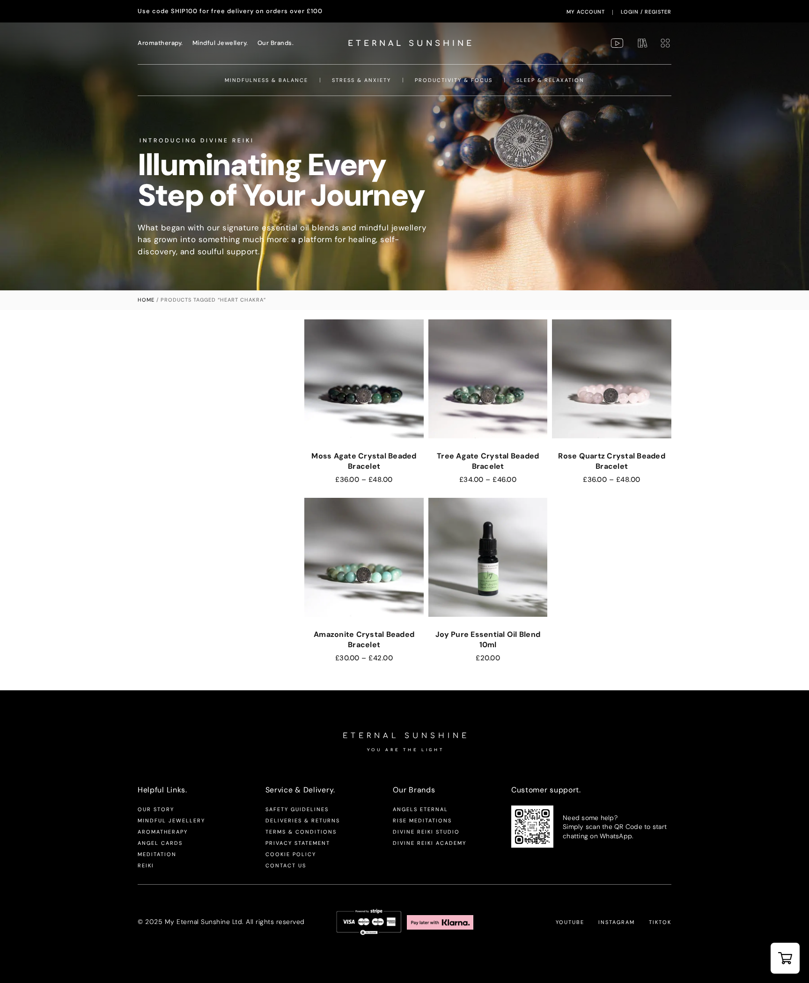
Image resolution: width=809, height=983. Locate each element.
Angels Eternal (420, 809)
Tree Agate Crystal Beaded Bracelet (488, 461)
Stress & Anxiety (361, 80)
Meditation (157, 854)
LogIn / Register (646, 11)
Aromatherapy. (160, 43)
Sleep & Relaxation (550, 80)
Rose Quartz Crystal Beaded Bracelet (611, 461)
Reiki (146, 865)
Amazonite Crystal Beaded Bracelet (364, 639)
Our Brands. (275, 43)
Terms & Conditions (301, 831)
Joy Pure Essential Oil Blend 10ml (487, 639)
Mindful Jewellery (171, 820)
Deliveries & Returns (302, 820)
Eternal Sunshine (411, 43)
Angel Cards (160, 843)
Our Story (156, 809)
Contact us (285, 865)
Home (146, 299)
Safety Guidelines (297, 809)
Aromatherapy (163, 831)
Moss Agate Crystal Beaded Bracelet (363, 461)
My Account (585, 11)
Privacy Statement (297, 843)
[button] (785, 958)
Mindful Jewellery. (220, 43)
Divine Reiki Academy (429, 843)
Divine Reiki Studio (426, 831)
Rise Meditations (422, 820)
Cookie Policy (290, 854)
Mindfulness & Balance (266, 80)
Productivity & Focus (454, 80)
